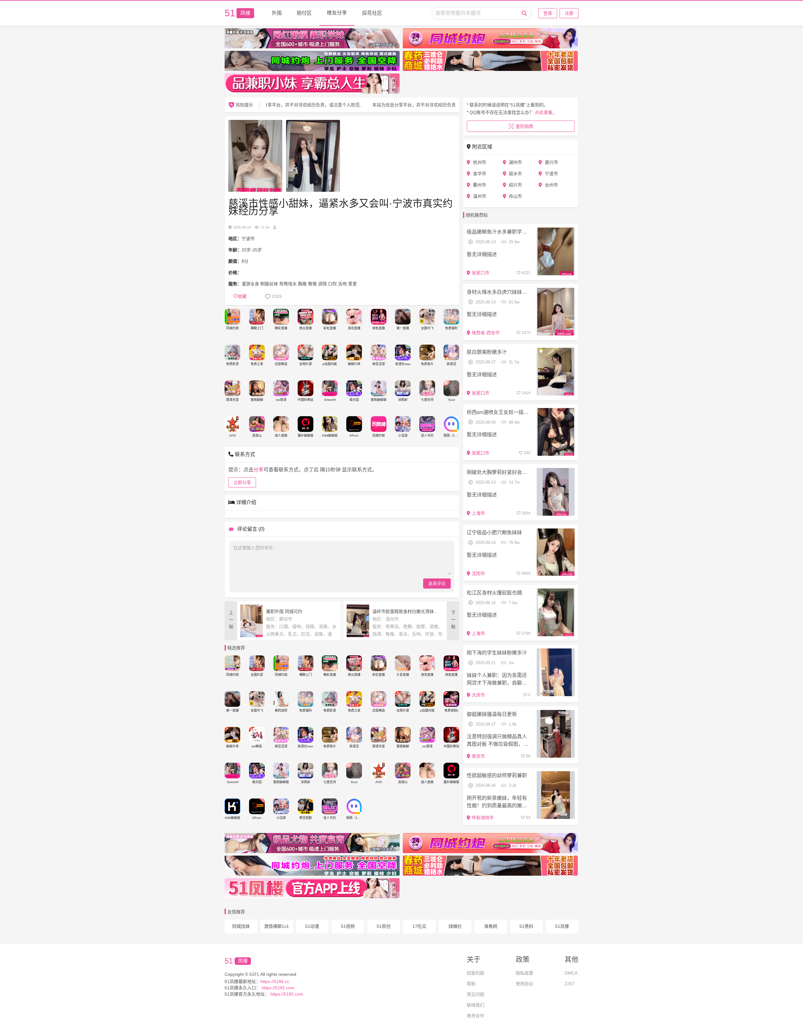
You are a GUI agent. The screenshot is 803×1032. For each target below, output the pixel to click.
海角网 (490, 926)
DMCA (571, 973)
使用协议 (524, 983)
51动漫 (312, 926)
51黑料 (526, 926)
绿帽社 (455, 926)
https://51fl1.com (277, 987)
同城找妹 (241, 926)
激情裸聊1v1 (276, 926)
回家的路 (475, 973)
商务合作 (475, 1015)
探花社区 (372, 13)
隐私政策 (524, 973)
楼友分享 (337, 12)
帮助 (471, 983)
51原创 (384, 926)
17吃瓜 (419, 926)
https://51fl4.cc (274, 981)
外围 (277, 13)
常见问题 (475, 994)
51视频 (348, 926)
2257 (570, 983)
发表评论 (437, 583)
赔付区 (304, 13)
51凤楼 (562, 926)
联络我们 (475, 1005)
